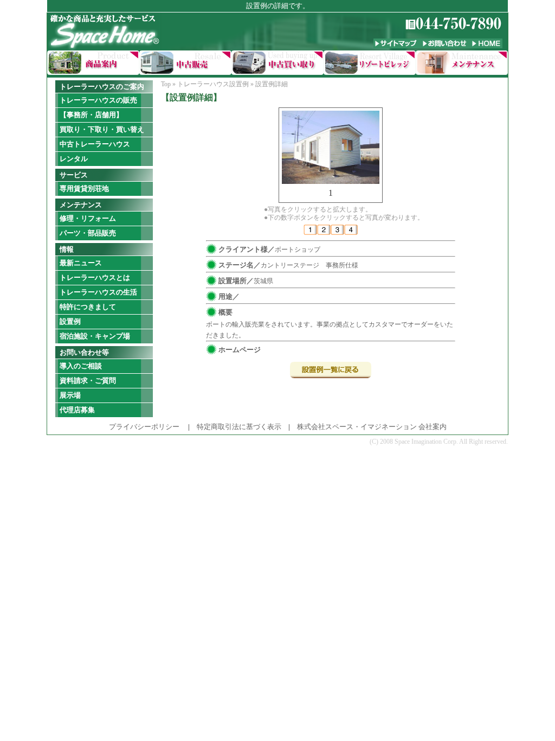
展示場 (70, 395)
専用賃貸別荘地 (84, 188)
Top (166, 84)
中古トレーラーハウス (95, 144)
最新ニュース (81, 263)
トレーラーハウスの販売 (98, 100)
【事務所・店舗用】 (91, 115)
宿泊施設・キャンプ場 (95, 336)
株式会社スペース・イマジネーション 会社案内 (372, 427)
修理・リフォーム (88, 218)
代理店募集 (77, 410)
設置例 (70, 321)
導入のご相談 (81, 366)
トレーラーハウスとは (95, 277)
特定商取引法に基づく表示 (239, 427)
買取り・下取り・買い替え (102, 129)
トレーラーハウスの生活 (98, 292)
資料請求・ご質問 (88, 380)
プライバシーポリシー (144, 427)
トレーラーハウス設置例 (213, 84)
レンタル (74, 159)
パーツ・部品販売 (88, 233)
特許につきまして (88, 307)
